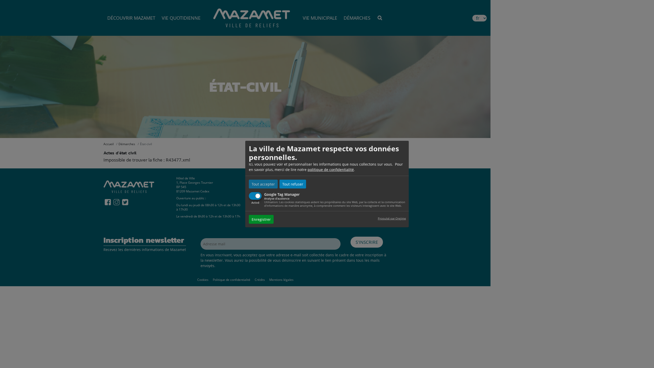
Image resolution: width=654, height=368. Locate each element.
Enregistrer (261, 219)
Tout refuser (292, 184)
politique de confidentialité (331, 169)
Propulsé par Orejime (392, 218)
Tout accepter (263, 184)
